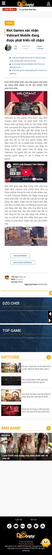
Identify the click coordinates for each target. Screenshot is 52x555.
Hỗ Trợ (33, 520)
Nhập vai (22, 277)
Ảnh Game (10, 428)
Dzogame (19, 279)
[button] (50, 320)
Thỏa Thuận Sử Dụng (26, 544)
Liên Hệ (19, 520)
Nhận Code (36, 368)
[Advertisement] (26, 489)
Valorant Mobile (20, 256)
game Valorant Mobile (23, 262)
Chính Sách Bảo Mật (26, 542)
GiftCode (10, 357)
